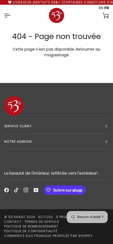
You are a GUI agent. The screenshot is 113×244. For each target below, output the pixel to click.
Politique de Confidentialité (31, 231)
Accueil (45, 217)
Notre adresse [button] (18, 141)
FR (106, 7)
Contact (13, 221)
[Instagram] (26, 190)
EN (101, 7)
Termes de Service (41, 221)
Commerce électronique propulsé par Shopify (48, 236)
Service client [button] (18, 126)
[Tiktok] (16, 190)
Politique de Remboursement (31, 226)
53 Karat (16, 217)
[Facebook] (6, 190)
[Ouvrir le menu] (12, 15)
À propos (64, 217)
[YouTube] (36, 190)
